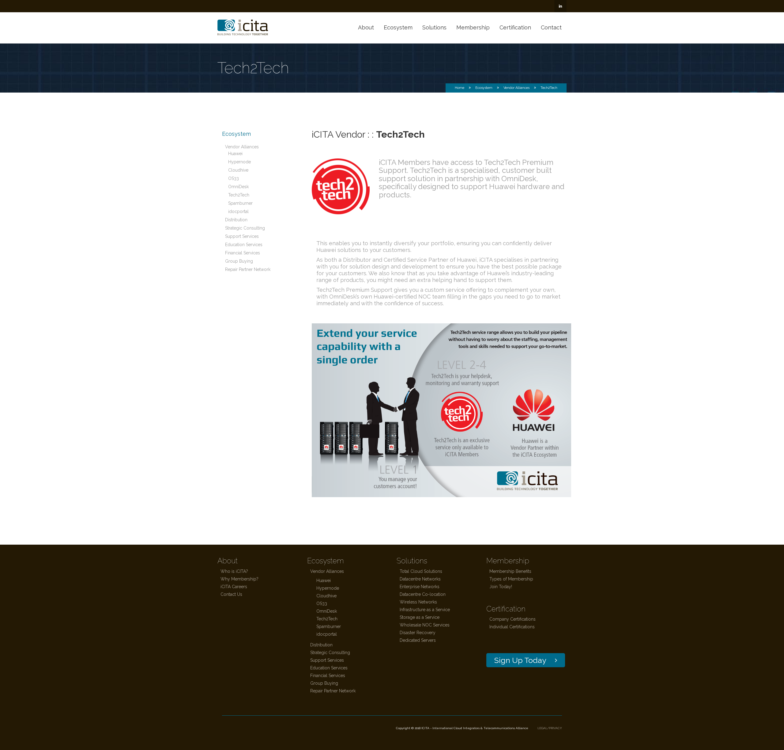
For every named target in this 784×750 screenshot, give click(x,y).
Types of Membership (511, 579)
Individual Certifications (512, 626)
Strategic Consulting (245, 228)
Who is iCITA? (234, 571)
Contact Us (231, 594)
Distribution (236, 219)
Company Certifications (512, 619)
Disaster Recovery (417, 632)
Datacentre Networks (420, 579)
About (366, 27)
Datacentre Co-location (423, 594)
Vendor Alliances (516, 88)
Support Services (242, 236)
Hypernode (239, 161)
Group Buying (239, 261)
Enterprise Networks (419, 586)
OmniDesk (238, 186)
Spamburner (240, 203)
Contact (551, 27)
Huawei (235, 153)
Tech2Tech (238, 194)
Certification (515, 27)
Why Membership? (239, 579)
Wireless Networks (418, 602)
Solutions (434, 27)
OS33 (233, 178)
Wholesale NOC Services (425, 624)
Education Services (243, 244)
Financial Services (242, 252)
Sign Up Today (520, 660)
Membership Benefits (510, 571)
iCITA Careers (234, 586)
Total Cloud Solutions (421, 571)
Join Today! (500, 586)
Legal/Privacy (549, 728)
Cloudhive (238, 170)
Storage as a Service (419, 617)
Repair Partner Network (247, 269)
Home (459, 88)
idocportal (238, 211)
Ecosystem (398, 27)
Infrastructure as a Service (425, 609)
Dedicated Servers (418, 640)
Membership (473, 27)
